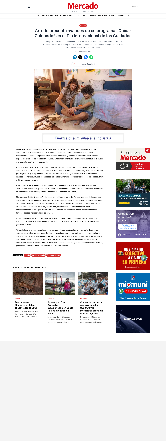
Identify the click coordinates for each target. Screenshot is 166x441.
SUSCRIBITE (121, 16)
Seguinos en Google (84, 64)
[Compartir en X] (80, 57)
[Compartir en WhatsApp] (91, 57)
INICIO (38, 16)
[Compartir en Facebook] (86, 57)
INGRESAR (135, 7)
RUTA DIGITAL (82, 16)
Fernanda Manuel (53, 255)
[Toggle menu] (28, 6)
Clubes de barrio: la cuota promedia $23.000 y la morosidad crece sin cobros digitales (91, 308)
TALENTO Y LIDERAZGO (68, 16)
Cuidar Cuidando (38, 255)
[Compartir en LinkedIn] (75, 57)
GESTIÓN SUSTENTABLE (50, 16)
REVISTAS (112, 16)
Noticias (83, 25)
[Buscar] (129, 16)
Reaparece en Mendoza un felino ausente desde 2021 (26, 305)
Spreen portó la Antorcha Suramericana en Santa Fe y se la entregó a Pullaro (60, 308)
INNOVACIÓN (102, 16)
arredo (27, 255)
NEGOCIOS (92, 16)
